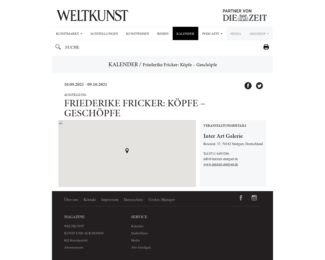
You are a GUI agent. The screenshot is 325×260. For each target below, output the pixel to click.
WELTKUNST (74, 226)
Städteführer (139, 233)
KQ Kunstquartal (76, 240)
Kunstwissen (137, 33)
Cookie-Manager (162, 199)
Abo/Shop (258, 33)
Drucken (266, 47)
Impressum (110, 199)
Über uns (71, 199)
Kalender (185, 33)
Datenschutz (133, 199)
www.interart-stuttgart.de (220, 164)
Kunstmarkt (68, 33)
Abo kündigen (141, 247)
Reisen (163, 33)
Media (235, 33)
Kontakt (90, 199)
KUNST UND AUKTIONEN (84, 233)
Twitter (257, 83)
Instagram (254, 197)
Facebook (246, 83)
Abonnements (73, 247)
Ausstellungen (104, 33)
